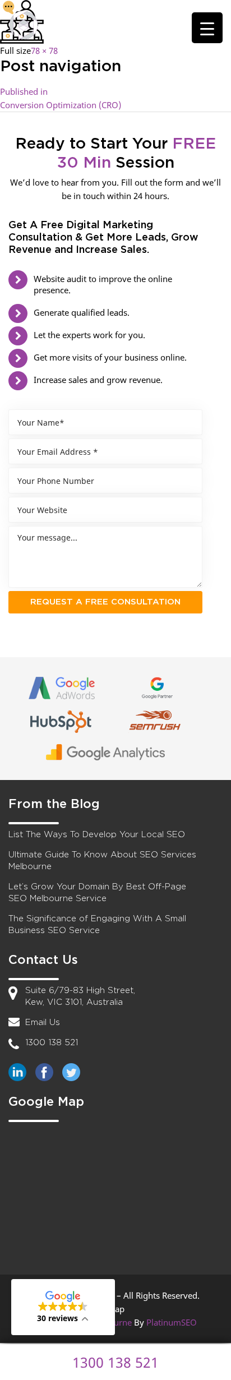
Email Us (42, 1022)
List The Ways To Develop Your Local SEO (96, 834)
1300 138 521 (51, 1043)
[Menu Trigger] (207, 27)
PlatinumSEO (171, 1322)
